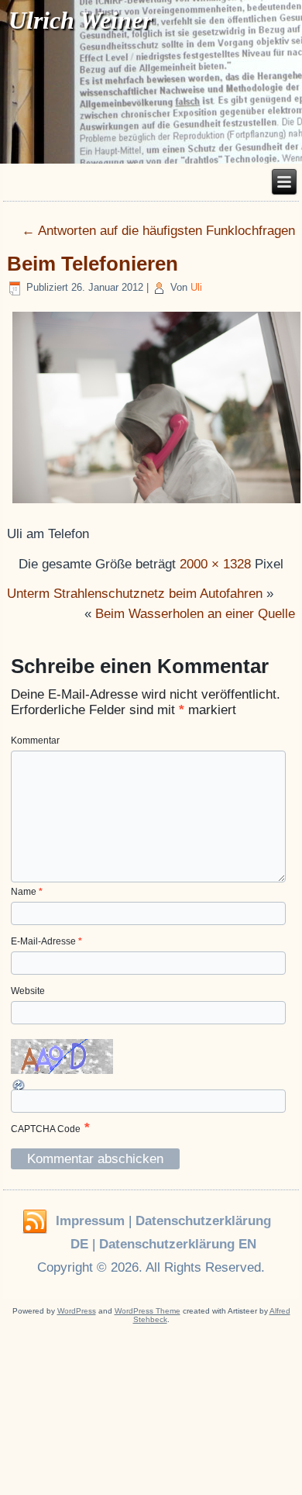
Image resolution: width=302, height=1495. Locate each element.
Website (28, 991)
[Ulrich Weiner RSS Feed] (34, 1222)
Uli (196, 287)
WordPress (76, 1311)
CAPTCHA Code (46, 1129)
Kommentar (35, 740)
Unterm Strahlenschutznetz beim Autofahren (135, 593)
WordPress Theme (147, 1311)
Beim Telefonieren (92, 263)
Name (27, 891)
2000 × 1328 (215, 564)
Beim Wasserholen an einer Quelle (195, 613)
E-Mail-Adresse (46, 941)
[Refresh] (19, 1085)
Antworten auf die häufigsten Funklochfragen (158, 230)
